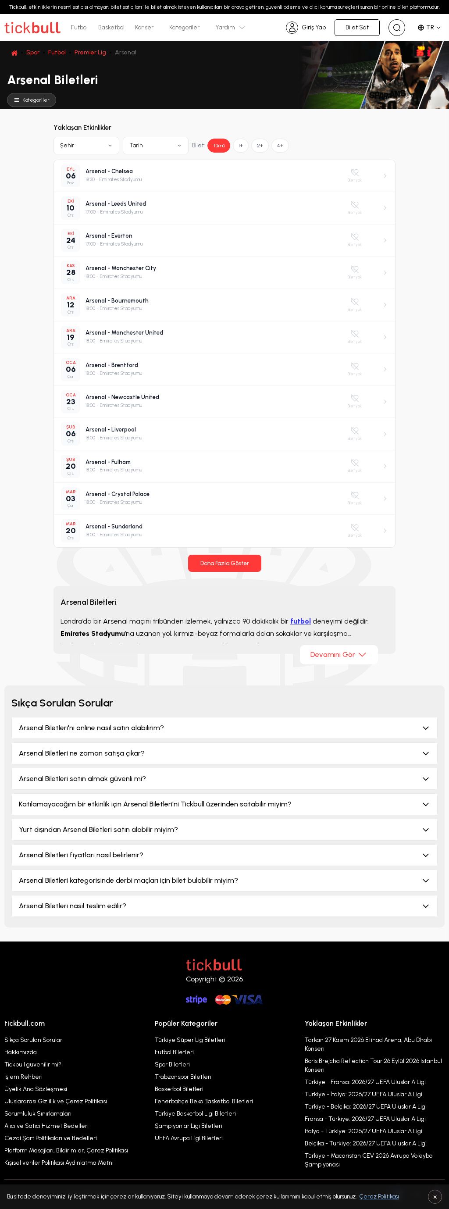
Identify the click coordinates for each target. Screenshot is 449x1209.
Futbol (79, 27)
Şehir (67, 145)
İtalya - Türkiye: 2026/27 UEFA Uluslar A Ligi (363, 1131)
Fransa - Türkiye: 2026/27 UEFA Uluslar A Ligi (365, 1119)
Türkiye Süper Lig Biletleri (190, 1040)
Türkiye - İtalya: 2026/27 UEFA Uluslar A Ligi (363, 1094)
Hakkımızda (20, 1052)
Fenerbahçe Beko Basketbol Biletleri (204, 1101)
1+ (241, 146)
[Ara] (396, 27)
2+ (260, 146)
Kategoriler (184, 27)
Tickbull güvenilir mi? (32, 1064)
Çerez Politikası (379, 1196)
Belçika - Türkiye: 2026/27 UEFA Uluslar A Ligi (366, 1143)
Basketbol (111, 27)
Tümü (218, 146)
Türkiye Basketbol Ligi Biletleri (195, 1113)
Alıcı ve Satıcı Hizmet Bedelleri (46, 1126)
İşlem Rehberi (23, 1077)
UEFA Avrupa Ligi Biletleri (189, 1138)
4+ (280, 146)
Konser (144, 27)
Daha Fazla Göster (224, 563)
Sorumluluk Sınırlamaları (37, 1113)
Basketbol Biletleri (179, 1089)
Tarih (136, 145)
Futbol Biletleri (174, 1052)
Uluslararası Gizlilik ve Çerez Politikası (55, 1101)
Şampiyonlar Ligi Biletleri (188, 1126)
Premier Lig (90, 52)
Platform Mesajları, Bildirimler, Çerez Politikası (66, 1150)
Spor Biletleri (172, 1064)
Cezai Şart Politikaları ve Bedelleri (50, 1138)
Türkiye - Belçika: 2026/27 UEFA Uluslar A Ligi (366, 1106)
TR (430, 27)
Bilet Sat (357, 27)
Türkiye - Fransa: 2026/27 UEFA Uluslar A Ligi (365, 1082)
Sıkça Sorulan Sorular (33, 1040)
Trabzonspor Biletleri (183, 1077)
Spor (32, 52)
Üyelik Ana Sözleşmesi (35, 1089)
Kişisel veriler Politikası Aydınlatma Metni (59, 1162)
